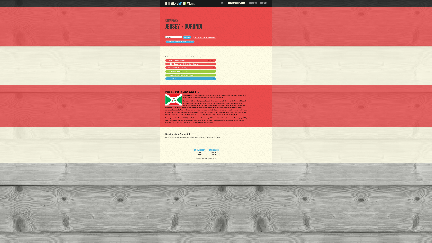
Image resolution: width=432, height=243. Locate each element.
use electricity (178, 71)
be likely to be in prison (181, 75)
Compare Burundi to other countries (180, 41)
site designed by (214, 152)
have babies (178, 79)
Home (222, 3)
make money (177, 68)
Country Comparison (236, 3)
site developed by (199, 152)
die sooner (176, 60)
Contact (263, 3)
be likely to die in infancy (183, 64)
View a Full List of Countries (205, 37)
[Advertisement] (217, 12)
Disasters (253, 3)
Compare (187, 37)
